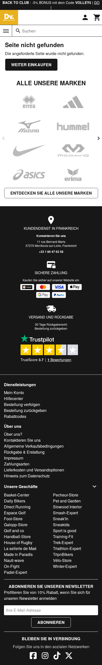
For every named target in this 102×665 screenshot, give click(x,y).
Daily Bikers (14, 501)
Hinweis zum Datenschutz (27, 476)
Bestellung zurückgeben (51, 328)
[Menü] (6, 31)
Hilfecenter (13, 398)
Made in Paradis (18, 554)
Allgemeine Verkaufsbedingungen (34, 446)
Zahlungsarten (16, 464)
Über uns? (13, 434)
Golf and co (14, 530)
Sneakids (61, 524)
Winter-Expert (65, 566)
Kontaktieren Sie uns (51, 236)
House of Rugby (18, 542)
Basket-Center (16, 495)
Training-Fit (63, 536)
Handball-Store (17, 536)
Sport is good (64, 530)
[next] (98, 138)
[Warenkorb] (97, 17)
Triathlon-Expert (67, 548)
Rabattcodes (15, 416)
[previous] (3, 138)
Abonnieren (51, 622)
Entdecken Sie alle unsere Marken (51, 193)
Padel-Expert (15, 572)
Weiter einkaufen (31, 64)
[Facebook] (33, 656)
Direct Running (17, 507)
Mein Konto (14, 392)
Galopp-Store (15, 524)
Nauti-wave (14, 560)
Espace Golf (15, 513)
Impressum (13, 458)
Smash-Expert (65, 513)
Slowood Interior (67, 507)
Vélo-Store (62, 560)
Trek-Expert (63, 542)
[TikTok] (57, 656)
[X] (69, 656)
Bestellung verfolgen (22, 404)
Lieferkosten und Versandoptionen (34, 470)
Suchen (29, 31)
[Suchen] (18, 30)
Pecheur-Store (65, 495)
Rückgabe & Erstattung (24, 452)
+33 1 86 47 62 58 (51, 251)
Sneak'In (60, 518)
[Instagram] (45, 656)
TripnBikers (63, 554)
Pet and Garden (67, 501)
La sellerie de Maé (20, 548)
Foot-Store (13, 518)
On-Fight (11, 566)
